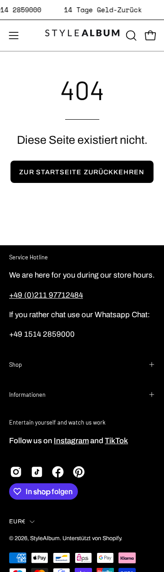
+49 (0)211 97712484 (46, 295)
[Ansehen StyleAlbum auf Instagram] (16, 472)
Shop (15, 364)
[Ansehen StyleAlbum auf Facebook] (58, 472)
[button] (130, 35)
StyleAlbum (45, 538)
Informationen (27, 394)
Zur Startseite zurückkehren (81, 172)
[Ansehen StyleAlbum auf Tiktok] (37, 472)
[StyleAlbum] (82, 35)
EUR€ (17, 521)
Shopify (111, 538)
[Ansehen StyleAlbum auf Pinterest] (79, 472)
